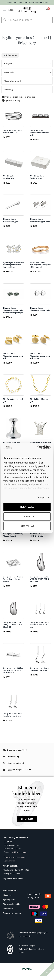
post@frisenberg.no (18, 852)
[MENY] (4, 9)
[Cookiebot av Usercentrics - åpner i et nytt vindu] (38, 447)
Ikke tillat (27, 526)
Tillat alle (27, 507)
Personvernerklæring (12, 913)
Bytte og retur (9, 899)
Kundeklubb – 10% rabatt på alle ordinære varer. (27, 2)
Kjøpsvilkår (7, 895)
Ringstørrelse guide (11, 904)
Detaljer (41, 497)
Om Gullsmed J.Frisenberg (15, 857)
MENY (11, 10)
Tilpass (25, 516)
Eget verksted (9, 860)
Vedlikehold (8, 908)
